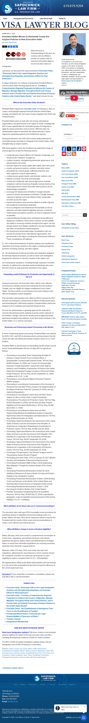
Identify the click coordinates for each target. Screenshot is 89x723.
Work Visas (67, 180)
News (25, 655)
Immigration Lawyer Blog (70, 228)
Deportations (42, 651)
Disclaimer (42, 684)
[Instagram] (69, 153)
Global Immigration (17, 655)
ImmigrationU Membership (17, 622)
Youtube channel (14, 619)
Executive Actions (19, 653)
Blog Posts (72, 684)
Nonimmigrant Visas (70, 200)
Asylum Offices (28, 649)
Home (5, 18)
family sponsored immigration (72, 81)
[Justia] (79, 149)
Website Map (62, 684)
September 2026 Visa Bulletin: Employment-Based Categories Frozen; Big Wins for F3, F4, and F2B (74, 311)
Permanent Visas (67, 246)
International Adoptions (69, 259)
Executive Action (7, 653)
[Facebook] (64, 149)
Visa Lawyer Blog (21, 7)
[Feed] (74, 153)
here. (39, 645)
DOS (52, 651)
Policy (30, 655)
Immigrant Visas (69, 184)
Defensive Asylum (31, 651)
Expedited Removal (32, 653)
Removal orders (25, 657)
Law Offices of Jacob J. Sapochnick (27, 717)
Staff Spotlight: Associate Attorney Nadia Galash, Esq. (73, 290)
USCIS (65, 190)
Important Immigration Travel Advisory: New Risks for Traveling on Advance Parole (74, 333)
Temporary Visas (67, 243)
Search (85, 215)
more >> (64, 85)
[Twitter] (69, 149)
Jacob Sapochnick (68, 59)
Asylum (11, 649)
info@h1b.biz (13, 701)
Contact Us (62, 18)
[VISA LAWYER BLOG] (44, 24)
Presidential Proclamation (41, 655)
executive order (30, 109)
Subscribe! (74, 119)
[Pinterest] (84, 149)
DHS (48, 651)
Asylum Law (18, 649)
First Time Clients (44, 653)
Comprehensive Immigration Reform (13, 651)
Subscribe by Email (46, 18)
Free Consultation (70, 177)
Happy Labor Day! (67, 287)
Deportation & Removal (71, 203)
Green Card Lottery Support (71, 262)
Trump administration (39, 657)
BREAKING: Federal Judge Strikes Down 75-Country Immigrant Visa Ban (74, 318)
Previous (6, 668)
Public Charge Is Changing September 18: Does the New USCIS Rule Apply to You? (74, 325)
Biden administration (39, 649)
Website (23, 684)
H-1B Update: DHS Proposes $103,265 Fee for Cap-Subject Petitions (74, 304)
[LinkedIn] (74, 149)
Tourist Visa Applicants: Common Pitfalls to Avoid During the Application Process (73, 283)
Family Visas (68, 187)
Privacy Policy (32, 684)
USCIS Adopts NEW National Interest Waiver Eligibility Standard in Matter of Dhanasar (74, 277)
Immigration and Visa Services (23, 18)
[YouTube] (64, 153)
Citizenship (65, 253)
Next (21, 668)
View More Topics (67, 206)
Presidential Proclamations (10, 657)
